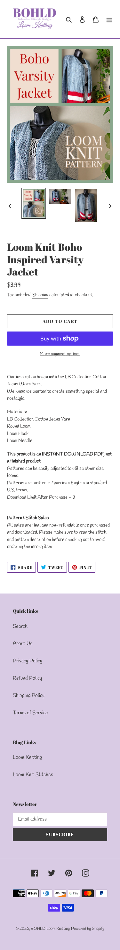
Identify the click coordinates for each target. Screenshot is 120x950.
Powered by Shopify (87, 928)
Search (20, 626)
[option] (34, 203)
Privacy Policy (27, 661)
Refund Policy (27, 678)
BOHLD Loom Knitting (50, 928)
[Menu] (109, 19)
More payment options (60, 354)
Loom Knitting (27, 757)
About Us (22, 643)
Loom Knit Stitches (33, 774)
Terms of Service (30, 712)
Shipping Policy (28, 695)
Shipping (40, 295)
